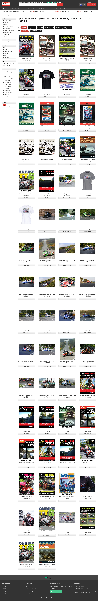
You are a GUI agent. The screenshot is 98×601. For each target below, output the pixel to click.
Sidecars (11, 15)
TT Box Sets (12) (6, 22)
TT (18, 8)
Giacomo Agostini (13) (8, 78)
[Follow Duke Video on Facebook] (41, 597)
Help (27, 586)
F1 (9, 8)
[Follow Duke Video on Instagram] (56, 597)
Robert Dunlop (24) (7, 94)
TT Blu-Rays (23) (6, 49)
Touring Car (42, 8)
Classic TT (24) (6, 34)
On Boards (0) (6, 24)
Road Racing (34, 8)
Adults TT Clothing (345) (8, 63)
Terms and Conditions (31, 588)
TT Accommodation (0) (8, 26)
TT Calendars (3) (6, 57)
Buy (26, 63)
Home (3, 15)
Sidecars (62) (6, 40)
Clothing (56, 8)
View (47, 96)
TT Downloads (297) (7, 51)
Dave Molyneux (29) (7, 74)
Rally (28, 8)
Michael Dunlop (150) (7, 90)
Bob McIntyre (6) (6, 71)
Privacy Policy (29, 591)
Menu (5, 8)
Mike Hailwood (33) (7, 92)
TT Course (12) (6, 36)
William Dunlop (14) (7, 98)
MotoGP (14, 8)
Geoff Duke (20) (6, 76)
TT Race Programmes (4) (8, 47)
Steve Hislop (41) (7, 96)
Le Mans (23, 8)
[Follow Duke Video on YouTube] (46, 597)
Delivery (4, 591)
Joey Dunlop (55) (7, 84)
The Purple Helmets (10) (8, 41)
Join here (9, 106)
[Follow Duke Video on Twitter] (51, 597)
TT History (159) (6, 38)
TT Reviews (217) (7, 20)
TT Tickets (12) (6, 28)
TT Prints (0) (5, 53)
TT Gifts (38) (6, 55)
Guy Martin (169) (6, 80)
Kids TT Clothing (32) (7, 65)
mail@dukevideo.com (82, 588)
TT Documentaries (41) (8, 32)
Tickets (70, 8)
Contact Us (4, 586)
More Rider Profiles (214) (8, 100)
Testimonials (29, 593)
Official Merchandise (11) (8, 30)
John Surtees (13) (7, 88)
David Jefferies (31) (7, 73)
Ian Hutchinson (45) (7, 82)
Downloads (49, 8)
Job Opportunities (6, 593)
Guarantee (4, 588)
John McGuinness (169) (8, 86)
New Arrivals (63, 8)
